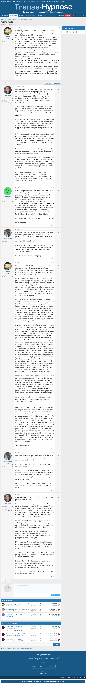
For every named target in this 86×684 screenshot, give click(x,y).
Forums (14, 15)
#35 (54, 452)
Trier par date (48, 83)
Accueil (6, 15)
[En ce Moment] (83, 15)
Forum (30, 659)
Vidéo (4, 1)
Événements (42, 15)
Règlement (62, 677)
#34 (54, 262)
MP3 (10, 1)
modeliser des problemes (14, 604)
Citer (59, 78)
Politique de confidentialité (72, 677)
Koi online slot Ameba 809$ (14, 639)
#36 (54, 494)
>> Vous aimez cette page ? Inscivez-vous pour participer (43, 681)
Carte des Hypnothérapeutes (56, 1)
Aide (81, 677)
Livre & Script (18, 1)
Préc (4, 83)
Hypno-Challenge (30, 1)
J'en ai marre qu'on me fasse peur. (16, 609)
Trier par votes (56, 83)
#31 (54, 86)
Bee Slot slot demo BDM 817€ (15, 634)
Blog (22, 15)
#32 (54, 187)
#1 (59, 27)
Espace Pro (42, 1)
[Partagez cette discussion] (57, 28)
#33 (54, 229)
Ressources (31, 15)
